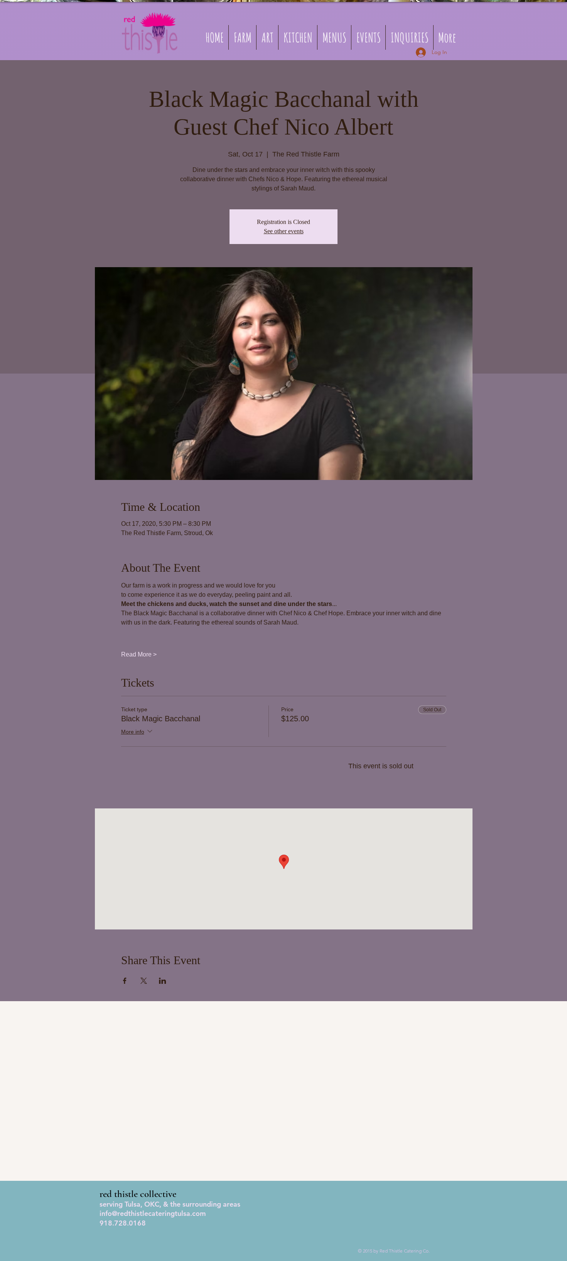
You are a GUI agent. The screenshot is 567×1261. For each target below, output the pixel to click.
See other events (284, 231)
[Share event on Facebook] (124, 981)
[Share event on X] (143, 981)
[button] (334, 37)
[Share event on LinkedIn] (162, 981)
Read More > (139, 654)
